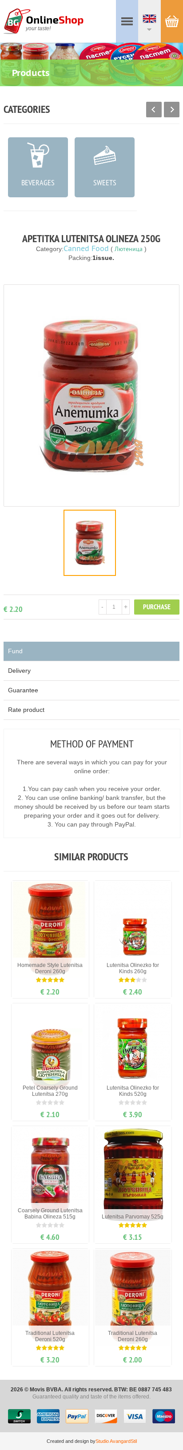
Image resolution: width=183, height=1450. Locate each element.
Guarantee (23, 690)
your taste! (38, 28)
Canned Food (86, 248)
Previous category (154, 109)
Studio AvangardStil (116, 1441)
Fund (15, 651)
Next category (171, 109)
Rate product (26, 709)
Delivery (19, 670)
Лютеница (129, 249)
